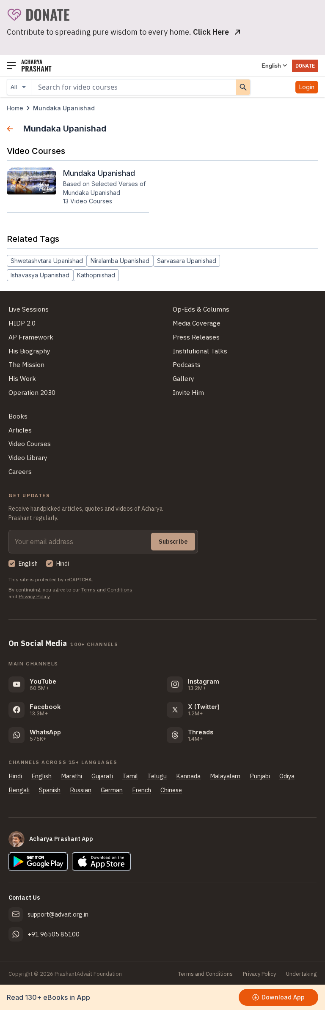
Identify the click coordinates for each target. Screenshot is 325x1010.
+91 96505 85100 (54, 934)
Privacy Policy (34, 596)
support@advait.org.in (58, 914)
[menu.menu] (11, 66)
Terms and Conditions (106, 589)
